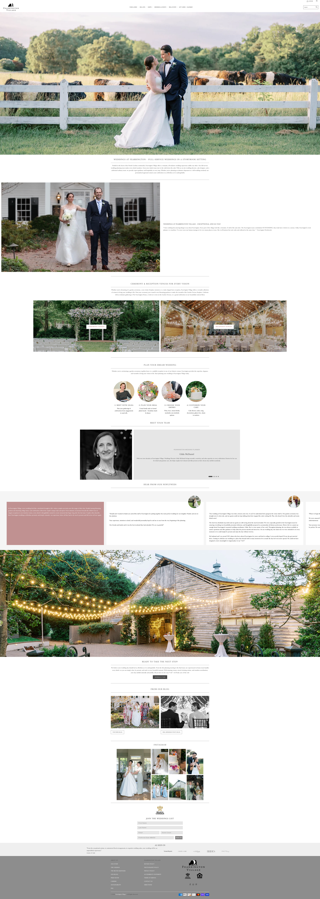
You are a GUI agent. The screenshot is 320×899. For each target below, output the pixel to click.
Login (311, 1)
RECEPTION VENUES (224, 326)
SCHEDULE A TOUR (160, 677)
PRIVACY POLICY (149, 871)
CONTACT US (148, 881)
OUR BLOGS (114, 874)
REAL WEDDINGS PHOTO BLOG (171, 732)
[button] (134, 7)
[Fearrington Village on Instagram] (193, 885)
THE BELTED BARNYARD (118, 871)
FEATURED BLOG (117, 732)
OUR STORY (114, 864)
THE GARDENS (115, 867)
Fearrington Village (121, 894)
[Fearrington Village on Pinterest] (196, 885)
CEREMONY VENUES (96, 326)
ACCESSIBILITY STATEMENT (152, 874)
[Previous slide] (18, 520)
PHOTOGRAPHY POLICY (151, 867)
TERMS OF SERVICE (150, 878)
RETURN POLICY (149, 864)
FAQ (112, 888)
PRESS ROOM (115, 878)
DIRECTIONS (148, 885)
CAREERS (113, 881)
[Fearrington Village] (11, 7)
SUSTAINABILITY (116, 885)
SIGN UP (179, 838)
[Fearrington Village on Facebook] (190, 885)
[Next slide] (302, 520)
